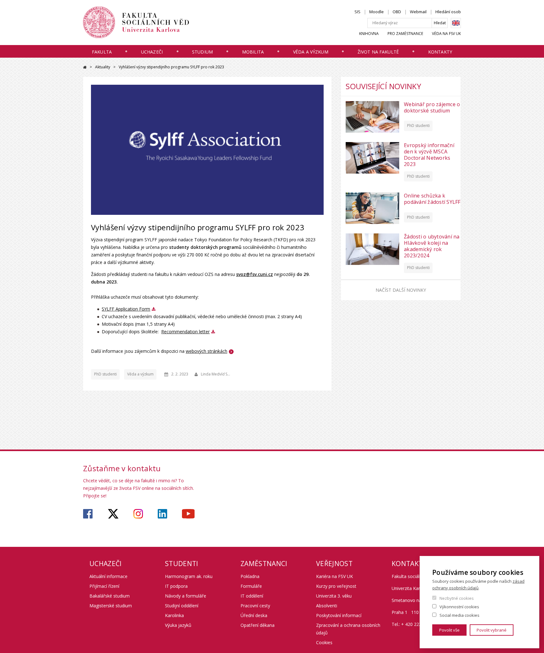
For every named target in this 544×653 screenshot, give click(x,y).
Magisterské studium (110, 606)
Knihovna (369, 33)
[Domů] (136, 22)
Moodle (376, 11)
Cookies (324, 642)
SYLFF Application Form (126, 309)
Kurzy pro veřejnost (336, 586)
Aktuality (102, 67)
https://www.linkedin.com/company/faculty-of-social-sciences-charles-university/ (162, 513)
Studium (202, 52)
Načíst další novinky (401, 290)
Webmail (418, 11)
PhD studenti (105, 374)
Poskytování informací (338, 615)
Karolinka (174, 615)
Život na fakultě (378, 52)
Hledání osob (448, 11)
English (456, 23)
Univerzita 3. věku (334, 596)
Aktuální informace (108, 576)
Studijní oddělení (181, 606)
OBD (397, 11)
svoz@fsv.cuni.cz (254, 274)
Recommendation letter (185, 332)
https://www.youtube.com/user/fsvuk (188, 513)
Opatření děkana (258, 625)
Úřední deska (254, 615)
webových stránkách (206, 351)
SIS (357, 11)
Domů (85, 67)
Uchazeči (152, 52)
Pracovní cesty (255, 606)
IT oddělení (252, 596)
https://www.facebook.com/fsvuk (88, 513)
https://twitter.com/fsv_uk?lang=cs (113, 513)
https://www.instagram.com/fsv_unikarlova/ (138, 513)
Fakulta (102, 52)
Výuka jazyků (178, 625)
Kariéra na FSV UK (334, 576)
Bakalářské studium (109, 596)
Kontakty (440, 52)
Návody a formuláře (185, 596)
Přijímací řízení (104, 586)
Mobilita (253, 52)
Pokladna (250, 576)
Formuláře (251, 586)
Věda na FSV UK (446, 33)
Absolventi (326, 606)
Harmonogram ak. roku (188, 576)
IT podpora (176, 586)
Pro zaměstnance (405, 33)
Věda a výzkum (310, 52)
